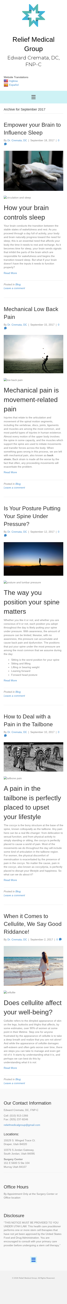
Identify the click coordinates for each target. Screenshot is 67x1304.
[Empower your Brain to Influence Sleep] (33, 170)
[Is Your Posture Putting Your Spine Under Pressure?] (33, 558)
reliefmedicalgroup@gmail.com (22, 1124)
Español (14, 84)
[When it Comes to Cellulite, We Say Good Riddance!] (33, 965)
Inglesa (13, 80)
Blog (18, 284)
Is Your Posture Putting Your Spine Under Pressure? (32, 516)
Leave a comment (14, 288)
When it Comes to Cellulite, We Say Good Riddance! (33, 924)
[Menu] (33, 97)
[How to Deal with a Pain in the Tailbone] (33, 756)
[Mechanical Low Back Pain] (33, 353)
